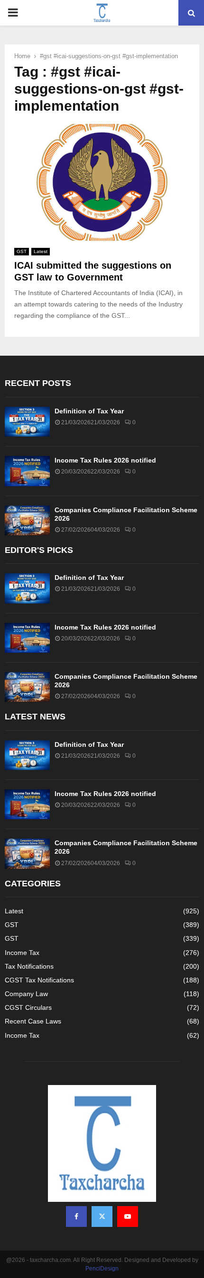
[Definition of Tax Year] (27, 422)
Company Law (26, 994)
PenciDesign (102, 1268)
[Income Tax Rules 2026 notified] (27, 471)
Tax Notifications (29, 966)
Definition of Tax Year (89, 411)
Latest (40, 251)
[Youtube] (127, 1216)
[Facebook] (76, 1216)
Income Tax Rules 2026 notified (105, 460)
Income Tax (22, 952)
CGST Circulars (28, 1007)
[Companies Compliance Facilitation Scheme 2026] (27, 520)
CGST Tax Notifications (39, 980)
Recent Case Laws (33, 1021)
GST (22, 251)
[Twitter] (102, 1216)
